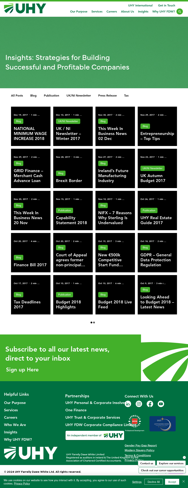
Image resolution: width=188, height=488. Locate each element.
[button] (97, 11)
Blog (33, 95)
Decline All (154, 482)
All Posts (17, 95)
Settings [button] (137, 482)
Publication (51, 95)
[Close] (179, 11)
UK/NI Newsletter (78, 95)
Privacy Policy (22, 483)
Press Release (107, 95)
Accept (172, 482)
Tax (126, 95)
